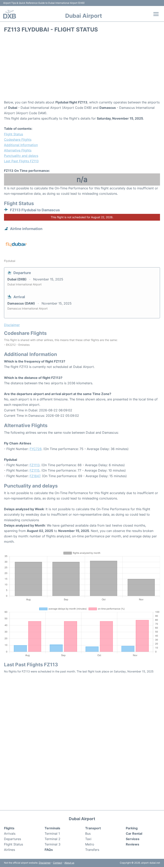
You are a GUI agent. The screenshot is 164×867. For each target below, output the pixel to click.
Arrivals (9, 834)
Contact (57, 862)
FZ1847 (35, 476)
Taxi (88, 839)
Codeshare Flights (17, 140)
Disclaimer (45, 862)
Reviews (132, 844)
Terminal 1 (52, 834)
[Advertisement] (82, 68)
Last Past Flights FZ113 (21, 161)
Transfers (92, 850)
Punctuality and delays (21, 156)
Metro (89, 844)
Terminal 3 (52, 844)
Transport (93, 828)
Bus (88, 834)
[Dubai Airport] (9, 14)
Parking (132, 828)
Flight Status (13, 134)
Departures (12, 839)
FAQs (49, 850)
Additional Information (21, 145)
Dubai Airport (83, 16)
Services (132, 839)
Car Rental (134, 834)
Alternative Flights (17, 150)
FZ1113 (35, 465)
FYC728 (36, 449)
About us (69, 862)
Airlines (9, 850)
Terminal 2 (52, 839)
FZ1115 (35, 470)
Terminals (52, 828)
